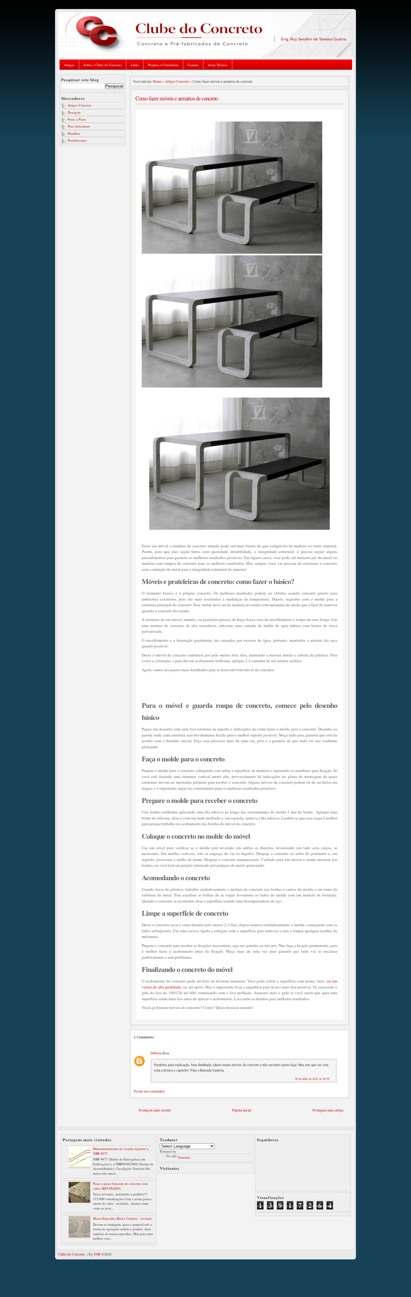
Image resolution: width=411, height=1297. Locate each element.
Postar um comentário (149, 1091)
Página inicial (241, 1110)
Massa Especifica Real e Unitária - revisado (122, 1218)
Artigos (69, 65)
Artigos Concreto (79, 105)
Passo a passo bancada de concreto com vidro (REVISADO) (120, 1185)
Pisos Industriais (79, 126)
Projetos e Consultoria (163, 65)
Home (157, 81)
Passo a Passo (77, 119)
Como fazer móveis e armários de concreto (176, 98)
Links (135, 65)
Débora (155, 1052)
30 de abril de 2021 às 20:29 (312, 1079)
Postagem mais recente (155, 1110)
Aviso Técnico (217, 65)
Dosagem (74, 112)
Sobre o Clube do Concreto (103, 65)
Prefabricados (77, 140)
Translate (184, 1157)
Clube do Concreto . (72, 1254)
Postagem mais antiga (328, 1110)
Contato (193, 65)
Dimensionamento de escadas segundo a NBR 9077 (121, 1150)
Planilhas (74, 133)
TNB (97, 1254)
